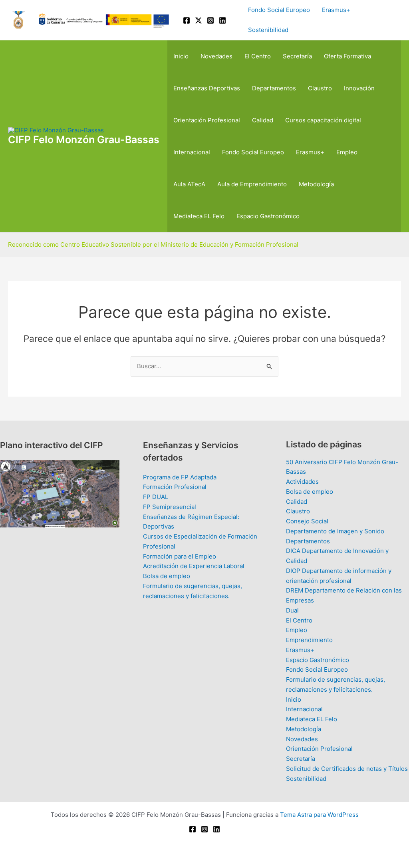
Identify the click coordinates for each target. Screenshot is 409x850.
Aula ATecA (189, 184)
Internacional (191, 152)
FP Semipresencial (169, 507)
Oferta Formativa (347, 56)
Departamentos (274, 88)
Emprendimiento (309, 640)
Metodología (316, 184)
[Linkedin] (222, 20)
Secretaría (297, 56)
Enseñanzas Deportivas (206, 88)
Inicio (181, 56)
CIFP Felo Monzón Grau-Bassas (83, 140)
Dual (292, 610)
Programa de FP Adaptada (179, 477)
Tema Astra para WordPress (319, 814)
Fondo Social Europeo (279, 10)
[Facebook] (186, 20)
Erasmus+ (336, 10)
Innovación (359, 88)
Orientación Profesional (206, 120)
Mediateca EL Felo (198, 216)
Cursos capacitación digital (323, 120)
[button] (397, 20)
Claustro (320, 88)
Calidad (262, 120)
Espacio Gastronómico (268, 216)
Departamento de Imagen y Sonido (335, 531)
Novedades (216, 56)
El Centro (257, 56)
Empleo (346, 152)
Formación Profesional (174, 487)
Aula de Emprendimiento (252, 184)
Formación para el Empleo (179, 556)
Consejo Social (307, 521)
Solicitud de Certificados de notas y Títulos (347, 768)
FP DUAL (155, 497)
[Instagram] (210, 20)
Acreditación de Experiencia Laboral (193, 566)
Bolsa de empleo (166, 576)
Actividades (302, 481)
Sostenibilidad (268, 30)
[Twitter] (198, 20)
